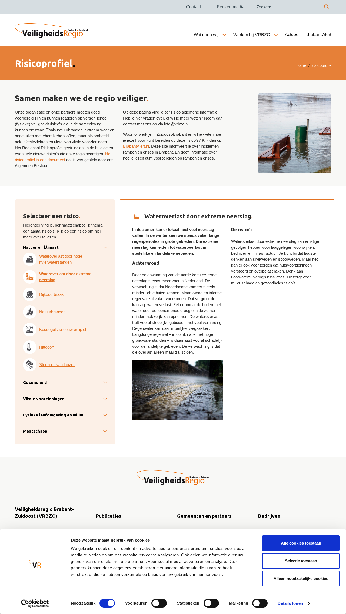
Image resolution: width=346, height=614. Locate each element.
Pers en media (231, 7)
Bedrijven (269, 516)
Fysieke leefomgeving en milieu (54, 415)
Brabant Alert (318, 34)
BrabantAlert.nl (136, 146)
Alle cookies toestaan (301, 543)
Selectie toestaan (301, 561)
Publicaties (108, 516)
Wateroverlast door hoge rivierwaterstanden (60, 259)
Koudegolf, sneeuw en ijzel (62, 329)
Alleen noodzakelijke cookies (301, 578)
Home (300, 65)
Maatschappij (36, 431)
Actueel (292, 34)
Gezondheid (35, 382)
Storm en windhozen (57, 364)
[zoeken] (326, 7)
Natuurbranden (52, 312)
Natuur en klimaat (41, 247)
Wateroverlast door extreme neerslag (65, 276)
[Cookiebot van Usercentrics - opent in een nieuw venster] (35, 603)
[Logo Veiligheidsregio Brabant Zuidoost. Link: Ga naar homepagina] (173, 477)
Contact (193, 7)
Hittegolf (46, 347)
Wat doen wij (206, 34)
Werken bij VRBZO (251, 34)
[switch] (159, 603)
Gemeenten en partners (204, 516)
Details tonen (290, 603)
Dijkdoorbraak (51, 294)
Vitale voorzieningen (44, 398)
